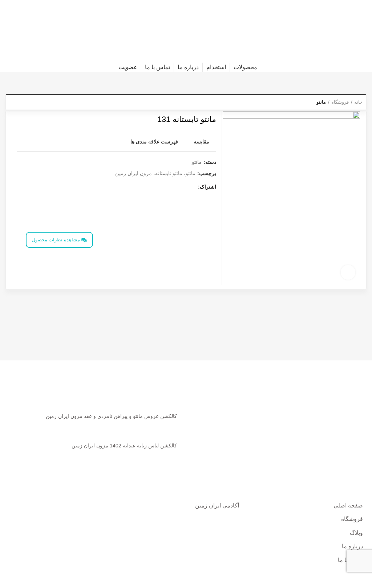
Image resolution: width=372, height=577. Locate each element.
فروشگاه (340, 102)
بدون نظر (141, 427)
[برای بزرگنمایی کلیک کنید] (348, 272)
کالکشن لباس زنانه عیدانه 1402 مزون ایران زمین (124, 445)
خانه (358, 102)
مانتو (321, 102)
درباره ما (352, 546)
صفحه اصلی (348, 505)
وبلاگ (356, 533)
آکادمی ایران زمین (217, 505)
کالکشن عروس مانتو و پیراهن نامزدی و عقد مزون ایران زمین (111, 416)
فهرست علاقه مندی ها (154, 141)
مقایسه (201, 141)
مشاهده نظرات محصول (56, 239)
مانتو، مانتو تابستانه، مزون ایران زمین (155, 173)
